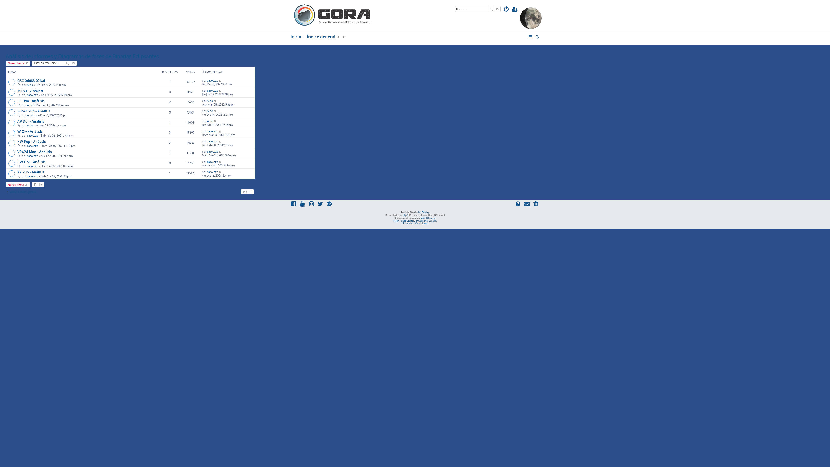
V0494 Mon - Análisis (34, 152)
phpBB (406, 215)
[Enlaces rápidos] (530, 37)
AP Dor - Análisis (30, 121)
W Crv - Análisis (30, 131)
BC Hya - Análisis (31, 101)
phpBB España (428, 218)
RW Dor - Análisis (31, 162)
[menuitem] (506, 9)
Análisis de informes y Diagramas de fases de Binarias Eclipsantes (82, 56)
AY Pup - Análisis (30, 172)
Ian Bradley (423, 212)
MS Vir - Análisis (30, 91)
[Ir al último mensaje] (220, 80)
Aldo (30, 84)
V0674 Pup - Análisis (33, 111)
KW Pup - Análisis (31, 141)
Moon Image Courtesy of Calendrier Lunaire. (415, 220)
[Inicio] (332, 14)
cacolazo (212, 80)
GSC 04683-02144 (31, 80)
